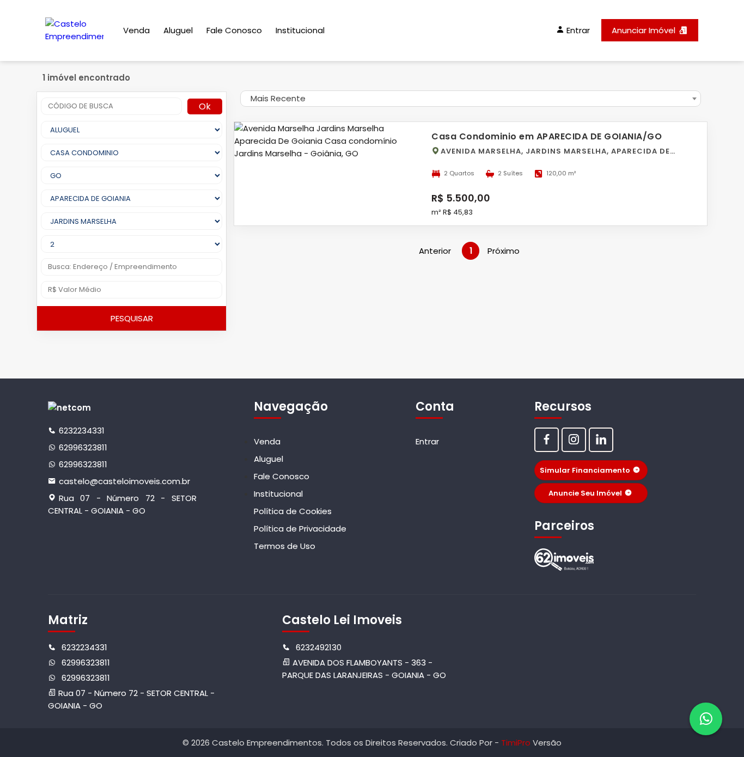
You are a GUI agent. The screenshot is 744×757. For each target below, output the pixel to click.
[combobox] (470, 98)
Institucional (300, 30)
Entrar (427, 441)
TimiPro (517, 742)
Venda (136, 30)
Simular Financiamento (585, 470)
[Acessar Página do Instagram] (574, 440)
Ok (205, 106)
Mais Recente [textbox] (278, 98)
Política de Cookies (293, 511)
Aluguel (178, 30)
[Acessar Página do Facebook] (546, 440)
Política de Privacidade (300, 528)
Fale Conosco (234, 30)
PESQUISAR (132, 318)
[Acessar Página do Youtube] (601, 440)
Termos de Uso (284, 546)
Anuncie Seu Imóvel (585, 493)
